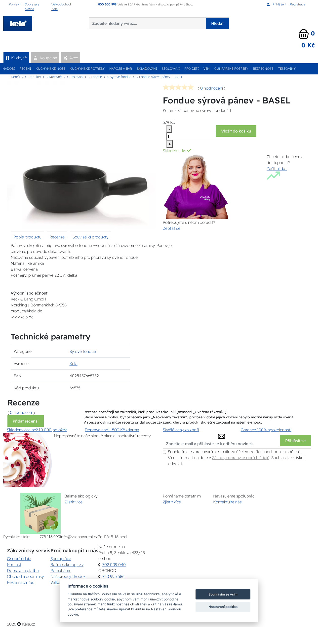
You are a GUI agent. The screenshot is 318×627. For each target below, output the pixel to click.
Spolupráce (60, 558)
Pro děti (191, 68)
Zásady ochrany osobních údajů (240, 457)
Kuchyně (18, 57)
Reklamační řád (21, 582)
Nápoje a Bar (120, 68)
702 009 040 (114, 564)
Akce (73, 57)
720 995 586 (113, 576)
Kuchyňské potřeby (87, 68)
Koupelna (48, 57)
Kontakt (15, 4)
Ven (206, 68)
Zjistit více (73, 501)
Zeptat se (171, 228)
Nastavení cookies (223, 607)
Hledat (217, 23)
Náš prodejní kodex (67, 576)
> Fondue (95, 77)
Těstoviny (287, 68)
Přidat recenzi (26, 421)
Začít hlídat (277, 168)
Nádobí (8, 68)
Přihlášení (279, 4)
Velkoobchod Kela (61, 6)
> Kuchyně (54, 77)
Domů (15, 77)
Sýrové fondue (83, 351)
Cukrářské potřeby (231, 68)
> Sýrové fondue (119, 77)
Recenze (57, 236)
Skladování (147, 68)
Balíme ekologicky (66, 564)
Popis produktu (27, 236)
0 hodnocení (211, 88)
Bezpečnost (263, 68)
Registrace (297, 4)
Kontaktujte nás (227, 501)
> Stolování (75, 77)
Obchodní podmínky (25, 576)
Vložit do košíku (236, 131)
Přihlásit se (295, 440)
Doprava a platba (32, 6)
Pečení (25, 68)
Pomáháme (60, 570)
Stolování (171, 68)
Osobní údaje (19, 558)
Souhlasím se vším (223, 594)
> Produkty (33, 77)
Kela (74, 363)
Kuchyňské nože (50, 68)
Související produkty (90, 236)
